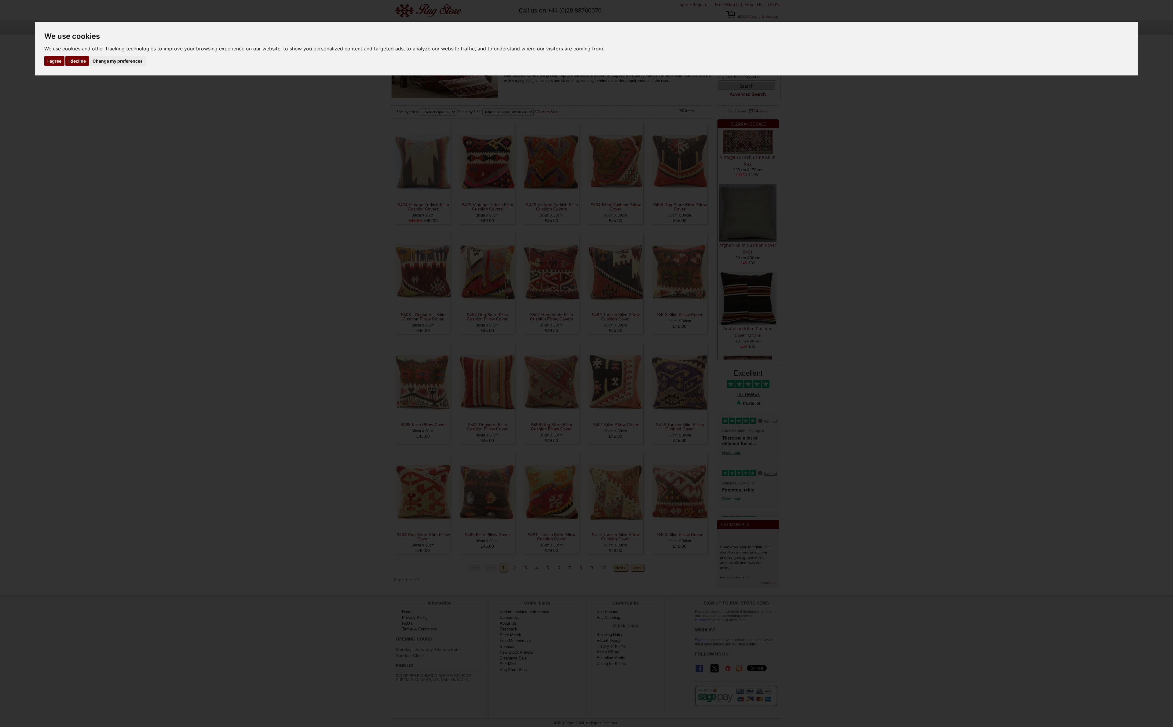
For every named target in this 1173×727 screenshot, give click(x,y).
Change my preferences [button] (118, 61)
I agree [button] (54, 61)
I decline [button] (77, 61)
